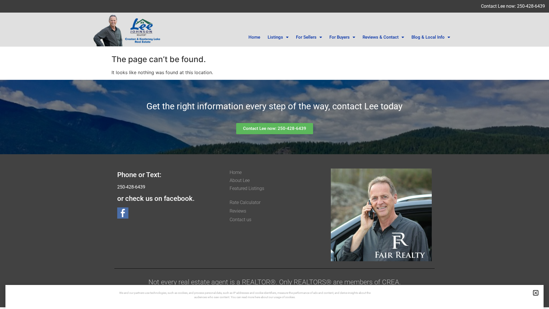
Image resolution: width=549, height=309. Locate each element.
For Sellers (306, 37)
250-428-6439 (131, 187)
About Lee (240, 180)
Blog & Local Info (428, 37)
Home (254, 37)
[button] (536, 293)
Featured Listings (247, 188)
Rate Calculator (245, 202)
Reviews (238, 211)
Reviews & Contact (381, 37)
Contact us (240, 219)
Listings (275, 37)
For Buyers (339, 37)
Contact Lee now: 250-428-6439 (513, 6)
